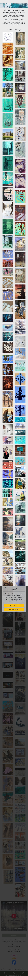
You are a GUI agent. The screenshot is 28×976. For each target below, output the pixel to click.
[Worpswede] (8, 399)
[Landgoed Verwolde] (8, 74)
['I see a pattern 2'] (20, 379)
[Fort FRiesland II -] (20, 520)
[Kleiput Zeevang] (8, 359)
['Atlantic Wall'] (20, 244)
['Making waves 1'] (20, 440)
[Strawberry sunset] (20, 291)
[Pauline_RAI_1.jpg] (20, 309)
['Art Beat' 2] (20, 365)
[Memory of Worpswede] (8, 347)
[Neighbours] (8, 307)
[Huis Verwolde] (8, 134)
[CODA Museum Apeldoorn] (20, 495)
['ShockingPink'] (8, 272)
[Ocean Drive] (8, 440)
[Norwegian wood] (8, 263)
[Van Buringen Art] (8, 37)
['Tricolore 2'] (8, 474)
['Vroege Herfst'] (8, 48)
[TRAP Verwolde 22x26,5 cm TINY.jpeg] (8, 148)
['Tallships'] (20, 229)
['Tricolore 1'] (8, 512)
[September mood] (8, 336)
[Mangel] (8, 163)
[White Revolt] (20, 353)
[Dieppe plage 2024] (8, 558)
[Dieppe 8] (20, 38)
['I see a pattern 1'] (20, 394)
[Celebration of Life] (8, 383)
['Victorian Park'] (8, 254)
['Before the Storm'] (20, 87)
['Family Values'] (8, 242)
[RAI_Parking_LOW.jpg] (20, 327)
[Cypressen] (20, 196)
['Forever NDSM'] (20, 568)
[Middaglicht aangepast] (8, 179)
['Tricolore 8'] (8, 493)
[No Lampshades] (20, 582)
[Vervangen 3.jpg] (20, 544)
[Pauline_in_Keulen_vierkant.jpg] (20, 471)
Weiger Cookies (14, 605)
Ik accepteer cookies (14, 609)
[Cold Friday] (20, 181)
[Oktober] (20, 556)
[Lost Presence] (20, 166)
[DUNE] (20, 275)
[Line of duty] (20, 341)
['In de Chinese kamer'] (8, 105)
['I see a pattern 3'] (20, 410)
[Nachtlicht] (8, 226)
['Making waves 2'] (20, 461)
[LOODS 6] (8, 429)
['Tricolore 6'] (8, 502)
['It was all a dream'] (20, 76)
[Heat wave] (20, 419)
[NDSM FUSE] (20, 483)
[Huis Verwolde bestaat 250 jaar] (8, 90)
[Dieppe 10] (20, 53)
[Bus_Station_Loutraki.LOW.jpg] (20, 507)
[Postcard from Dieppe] (8, 524)
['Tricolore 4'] (8, 483)
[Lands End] (8, 570)
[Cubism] (20, 426)
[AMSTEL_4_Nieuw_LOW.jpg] (20, 432)
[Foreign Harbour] (20, 100)
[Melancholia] (20, 532)
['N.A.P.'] (20, 450)
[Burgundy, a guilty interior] (20, 213)
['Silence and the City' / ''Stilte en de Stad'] (8, 294)
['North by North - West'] (8, 580)
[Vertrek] (8, 194)
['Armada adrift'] (8, 415)
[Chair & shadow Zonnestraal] (20, 150)
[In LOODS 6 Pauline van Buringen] (8, 452)
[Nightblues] (8, 318)
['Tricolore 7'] (8, 464)
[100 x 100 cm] (8, 60)
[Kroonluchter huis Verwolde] (8, 120)
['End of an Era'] (20, 134)
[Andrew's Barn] (20, 259)
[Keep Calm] (8, 210)
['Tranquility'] (8, 540)
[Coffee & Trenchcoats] (20, 65)
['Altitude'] (8, 369)
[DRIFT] (8, 327)
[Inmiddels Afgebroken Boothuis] (20, 117)
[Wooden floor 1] (8, 282)
